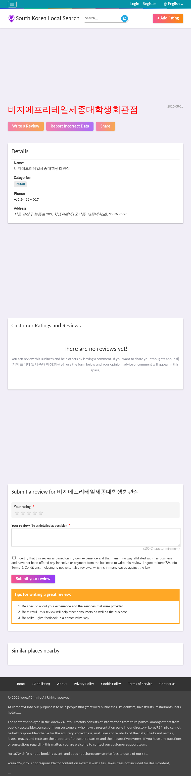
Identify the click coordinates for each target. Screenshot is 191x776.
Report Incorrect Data (70, 126)
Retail (20, 184)
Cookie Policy (111, 684)
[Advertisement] (96, 67)
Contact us (167, 684)
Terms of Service (140, 684)
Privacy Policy (84, 684)
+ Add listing (168, 18)
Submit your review (33, 579)
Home (20, 684)
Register (149, 4)
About (62, 684)
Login (134, 4)
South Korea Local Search (48, 18)
